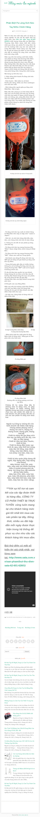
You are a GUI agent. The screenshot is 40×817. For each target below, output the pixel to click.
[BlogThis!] (7, 612)
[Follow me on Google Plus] (16, 641)
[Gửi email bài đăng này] (5, 612)
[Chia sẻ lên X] (9, 612)
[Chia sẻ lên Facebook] (11, 612)
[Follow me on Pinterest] (20, 641)
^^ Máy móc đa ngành (20, 3)
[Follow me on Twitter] (11, 641)
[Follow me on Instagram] (28, 641)
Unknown (18, 31)
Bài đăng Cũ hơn (30, 628)
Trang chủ (20, 628)
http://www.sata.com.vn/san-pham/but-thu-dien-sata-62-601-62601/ (20, 561)
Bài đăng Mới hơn (10, 628)
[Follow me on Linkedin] (24, 641)
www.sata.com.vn (23, 815)
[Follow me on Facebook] (7, 641)
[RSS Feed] (32, 641)
